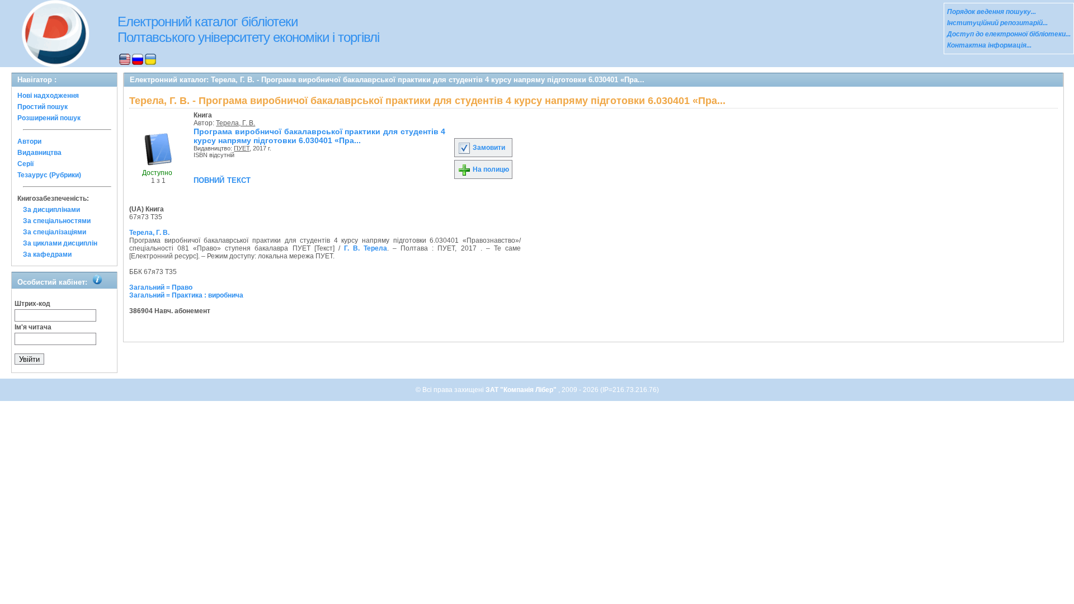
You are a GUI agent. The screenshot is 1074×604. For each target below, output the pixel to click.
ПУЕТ (241, 148)
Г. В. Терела (365, 248)
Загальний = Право (160, 287)
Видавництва (39, 153)
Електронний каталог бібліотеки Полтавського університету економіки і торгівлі (248, 29)
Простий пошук (42, 107)
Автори (29, 141)
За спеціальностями (57, 221)
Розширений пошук (49, 118)
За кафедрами (47, 254)
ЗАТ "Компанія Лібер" (522, 390)
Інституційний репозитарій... (997, 23)
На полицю (490, 169)
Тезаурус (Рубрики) (49, 175)
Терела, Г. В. (235, 123)
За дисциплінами (51, 210)
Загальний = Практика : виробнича (186, 295)
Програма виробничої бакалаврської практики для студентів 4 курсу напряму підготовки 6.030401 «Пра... (319, 136)
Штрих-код (32, 304)
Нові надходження (48, 96)
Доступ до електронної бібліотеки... (1009, 34)
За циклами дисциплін (60, 243)
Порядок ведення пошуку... (991, 12)
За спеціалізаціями (54, 232)
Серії (25, 164)
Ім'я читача (33, 327)
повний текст (222, 179)
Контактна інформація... (989, 45)
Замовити (488, 148)
